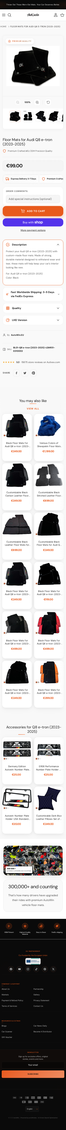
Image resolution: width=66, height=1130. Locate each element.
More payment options (33, 230)
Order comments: (17, 191)
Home (3, 26)
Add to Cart (36, 211)
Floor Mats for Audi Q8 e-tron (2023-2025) (35, 26)
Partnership (38, 989)
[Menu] (3, 15)
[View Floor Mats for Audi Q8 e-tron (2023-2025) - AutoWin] (15, 116)
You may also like (33, 400)
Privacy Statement (41, 1000)
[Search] (11, 15)
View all (33, 408)
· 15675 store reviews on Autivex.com (38, 362)
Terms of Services (9, 1006)
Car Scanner (7, 1031)
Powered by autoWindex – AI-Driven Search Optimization (39, 1118)
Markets (5, 994)
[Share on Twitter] (24, 373)
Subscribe (33, 1074)
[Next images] (59, 118)
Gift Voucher (7, 1037)
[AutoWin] (33, 15)
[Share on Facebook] (16, 373)
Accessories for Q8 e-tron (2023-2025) (33, 729)
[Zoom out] (17, 102)
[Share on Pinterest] (33, 373)
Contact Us (38, 1006)
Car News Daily (40, 1026)
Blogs (4, 1026)
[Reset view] (48, 102)
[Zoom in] (37, 102)
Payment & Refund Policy (12, 1000)
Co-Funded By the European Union (33, 955)
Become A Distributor (43, 1031)
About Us (6, 989)
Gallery (37, 994)
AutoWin (16, 1118)
